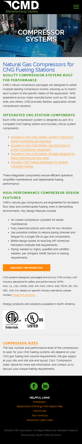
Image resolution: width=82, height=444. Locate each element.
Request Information (26, 268)
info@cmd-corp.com (23, 294)
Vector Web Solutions (48, 435)
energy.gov (39, 401)
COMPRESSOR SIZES (20, 343)
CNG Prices (39, 410)
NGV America (39, 415)
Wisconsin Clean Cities (40, 420)
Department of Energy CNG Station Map (40, 406)
